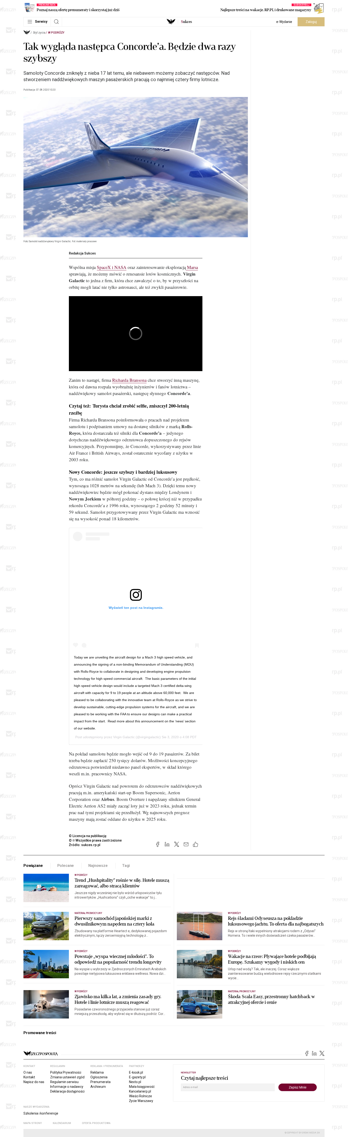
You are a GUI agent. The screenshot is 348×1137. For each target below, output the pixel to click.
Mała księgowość (142, 1087)
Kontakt (29, 1077)
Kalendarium (62, 1123)
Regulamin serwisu (64, 1082)
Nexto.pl (135, 1082)
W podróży (56, 32)
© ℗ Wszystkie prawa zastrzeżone (95, 840)
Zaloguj (311, 22)
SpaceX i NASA (111, 267)
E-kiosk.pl (136, 1072)
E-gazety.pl (137, 1077)
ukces (186, 21)
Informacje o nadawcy (66, 1087)
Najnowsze (98, 865)
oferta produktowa (96, 1123)
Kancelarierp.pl (140, 1091)
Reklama (97, 1072)
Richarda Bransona (129, 380)
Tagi (126, 865)
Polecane (65, 865)
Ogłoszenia (98, 1077)
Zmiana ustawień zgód (67, 1077)
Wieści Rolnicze (140, 1096)
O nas (27, 1072)
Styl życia (39, 32)
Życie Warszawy (141, 1101)
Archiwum (98, 1087)
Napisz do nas (33, 1082)
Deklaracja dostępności (67, 1091)
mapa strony (32, 1123)
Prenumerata (100, 1082)
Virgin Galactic (124, 737)
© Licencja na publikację (88, 836)
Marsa (192, 267)
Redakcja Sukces (82, 253)
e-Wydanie (284, 22)
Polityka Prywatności (65, 1072)
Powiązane (33, 865)
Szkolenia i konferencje (40, 1113)
